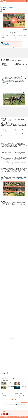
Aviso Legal (14, 416)
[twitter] (1, 414)
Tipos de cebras (5, 45)
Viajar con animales (9, 338)
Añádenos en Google (25, 29)
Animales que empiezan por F (5, 372)
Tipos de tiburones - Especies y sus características (23, 387)
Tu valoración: (9, 400)
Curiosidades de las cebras (12, 40)
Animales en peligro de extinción (17, 338)
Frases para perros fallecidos (5, 371)
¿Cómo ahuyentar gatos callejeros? (6, 374)
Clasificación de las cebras (5, 43)
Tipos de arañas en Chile (10, 386)
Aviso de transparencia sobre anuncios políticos (5, 417)
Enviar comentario (24, 402)
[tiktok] (7, 414)
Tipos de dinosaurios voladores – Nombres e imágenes (8, 378)
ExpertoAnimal (1, 7)
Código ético (12, 417)
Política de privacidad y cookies (19, 416)
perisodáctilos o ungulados (6, 80)
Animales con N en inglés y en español (6, 373)
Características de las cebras (6, 44)
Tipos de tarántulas (23, 382)
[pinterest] (6, 414)
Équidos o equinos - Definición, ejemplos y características (10, 383)
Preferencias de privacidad (24, 416)
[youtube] (4, 414)
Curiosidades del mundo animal (10, 7)
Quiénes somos (10, 416)
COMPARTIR (25, 1)
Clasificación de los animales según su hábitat (7, 377)
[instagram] (3, 414)
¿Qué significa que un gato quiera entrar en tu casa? (8, 369)
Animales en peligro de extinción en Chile (6, 375)
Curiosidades (5, 7)
